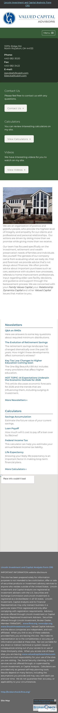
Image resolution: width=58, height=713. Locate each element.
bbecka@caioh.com (15, 75)
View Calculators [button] (17, 139)
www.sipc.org (45, 623)
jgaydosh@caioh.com (16, 73)
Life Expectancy (14, 452)
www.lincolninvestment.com (15, 626)
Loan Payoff (12, 428)
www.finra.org (30, 623)
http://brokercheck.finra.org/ (15, 692)
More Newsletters (16, 400)
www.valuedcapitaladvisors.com (38, 654)
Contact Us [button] (14, 108)
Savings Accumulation (18, 416)
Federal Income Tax (16, 440)
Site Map (5, 700)
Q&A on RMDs (13, 330)
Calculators (13, 411)
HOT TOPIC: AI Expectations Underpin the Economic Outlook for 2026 (27, 378)
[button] (48, 32)
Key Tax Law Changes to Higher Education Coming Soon (23, 361)
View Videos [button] (15, 170)
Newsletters (13, 325)
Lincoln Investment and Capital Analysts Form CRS (27, 567)
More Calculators (16, 469)
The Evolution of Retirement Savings (26, 342)
